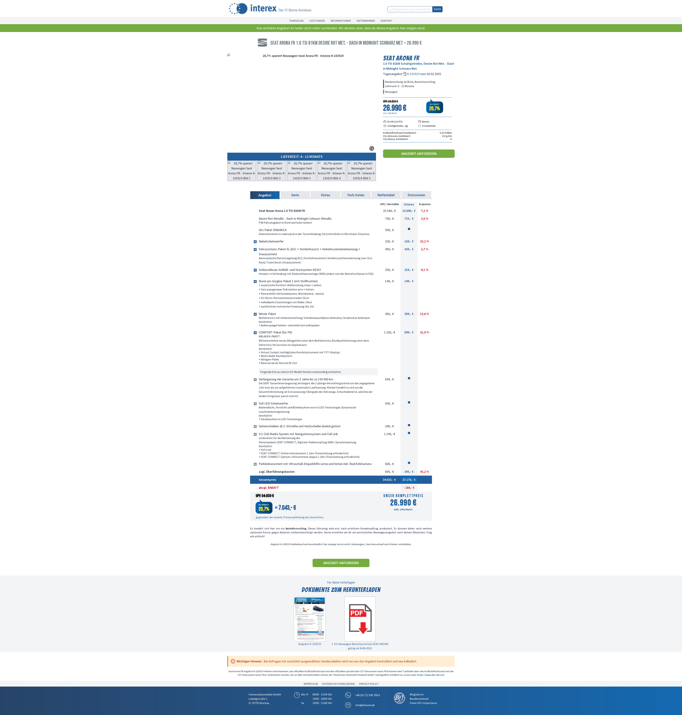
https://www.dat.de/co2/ (431, 674)
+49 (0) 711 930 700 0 (367, 695)
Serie (295, 195)
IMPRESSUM (311, 683)
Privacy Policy (368, 683)
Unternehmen (365, 20)
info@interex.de (365, 705)
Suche (437, 9)
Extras (325, 195)
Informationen (341, 20)
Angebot (264, 195)
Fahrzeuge (296, 20)
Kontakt (387, 20)
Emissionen (416, 195)
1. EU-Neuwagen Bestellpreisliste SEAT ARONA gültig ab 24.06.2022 (360, 646)
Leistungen (317, 20)
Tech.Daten (355, 195)
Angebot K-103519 (309, 644)
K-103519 (413, 74)
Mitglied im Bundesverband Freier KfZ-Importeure (423, 699)
